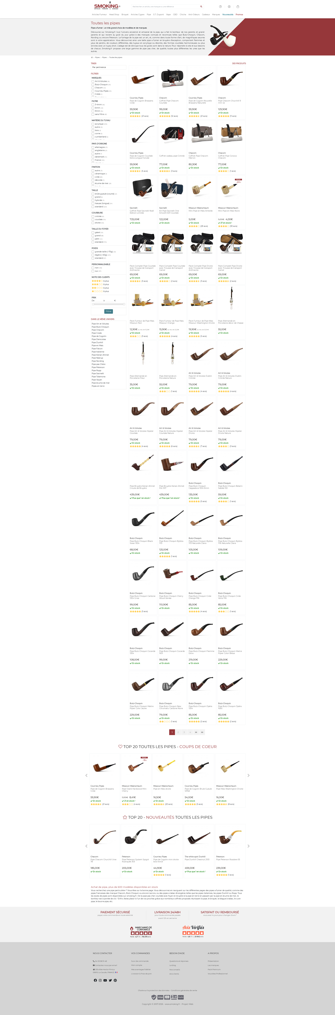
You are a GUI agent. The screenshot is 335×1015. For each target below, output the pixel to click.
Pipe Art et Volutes (100, 324)
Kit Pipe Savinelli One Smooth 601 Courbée (169, 212)
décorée (99, 180)
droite (99, 223)
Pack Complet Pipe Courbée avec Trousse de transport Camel (172, 268)
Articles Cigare (137, 14)
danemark (101, 157)
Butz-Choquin (103, 84)
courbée (100, 219)
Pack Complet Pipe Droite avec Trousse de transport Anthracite (201, 268)
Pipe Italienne (98, 352)
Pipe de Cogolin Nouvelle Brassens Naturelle (200, 102)
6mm (99, 108)
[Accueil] (92, 57)
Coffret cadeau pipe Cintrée (172, 156)
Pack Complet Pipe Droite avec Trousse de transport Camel (230, 268)
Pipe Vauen (97, 380)
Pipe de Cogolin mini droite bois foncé (166, 860)
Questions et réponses (178, 961)
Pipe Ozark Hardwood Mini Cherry (134, 790)
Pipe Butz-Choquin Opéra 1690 (230, 707)
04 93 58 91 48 (101, 961)
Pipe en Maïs (97, 345)
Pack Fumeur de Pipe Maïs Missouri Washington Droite (202, 322)
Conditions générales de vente (184, 990)
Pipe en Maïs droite (162, 789)
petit (98, 239)
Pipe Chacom (98, 330)
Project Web (187, 1004)
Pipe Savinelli (98, 373)
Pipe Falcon (97, 348)
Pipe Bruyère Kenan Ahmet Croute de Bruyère (142, 487)
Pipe (149, 14)
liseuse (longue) (103, 203)
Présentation (213, 961)
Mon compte (136, 965)
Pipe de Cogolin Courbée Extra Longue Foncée (141, 157)
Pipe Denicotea (99, 339)
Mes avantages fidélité (140, 969)
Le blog (172, 965)
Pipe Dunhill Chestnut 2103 (197, 859)
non (98, 268)
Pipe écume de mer (101, 383)
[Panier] (238, 7)
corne (98, 133)
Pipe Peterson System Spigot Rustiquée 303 (135, 860)
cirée (98, 177)
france (99, 160)
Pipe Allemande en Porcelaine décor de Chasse (230, 322)
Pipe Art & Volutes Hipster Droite (200, 432)
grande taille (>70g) (105, 251)
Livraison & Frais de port (141, 974)
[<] (86, 775)
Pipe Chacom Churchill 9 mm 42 (229, 102)
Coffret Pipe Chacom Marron (198, 157)
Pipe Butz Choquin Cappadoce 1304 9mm (199, 487)
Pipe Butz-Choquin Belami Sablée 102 (230, 487)
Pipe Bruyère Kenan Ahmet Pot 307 (171, 487)
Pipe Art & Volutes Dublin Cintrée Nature (229, 377)
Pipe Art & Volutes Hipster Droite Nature (230, 432)
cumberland (101, 137)
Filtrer (108, 311)
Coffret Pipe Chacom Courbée (169, 102)
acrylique (101, 124)
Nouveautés (227, 14)
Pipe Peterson (98, 367)
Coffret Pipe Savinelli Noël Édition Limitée (142, 212)
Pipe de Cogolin (99, 336)
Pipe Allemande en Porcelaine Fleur (138, 377)
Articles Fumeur (99, 14)
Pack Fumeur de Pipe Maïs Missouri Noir (142, 322)
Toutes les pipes (115, 57)
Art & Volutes (102, 81)
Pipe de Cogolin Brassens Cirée (141, 102)
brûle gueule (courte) (106, 194)
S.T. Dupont (158, 14)
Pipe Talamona (98, 376)
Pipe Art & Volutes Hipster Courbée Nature (171, 432)
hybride (99, 200)
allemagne (101, 147)
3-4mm (100, 104)
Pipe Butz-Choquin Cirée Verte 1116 (229, 597)
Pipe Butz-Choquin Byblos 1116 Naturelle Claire (230, 542)
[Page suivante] (196, 732)
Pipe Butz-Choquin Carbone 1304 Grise (142, 597)
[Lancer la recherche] (201, 6)
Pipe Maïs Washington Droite (229, 789)
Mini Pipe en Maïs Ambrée (201, 211)
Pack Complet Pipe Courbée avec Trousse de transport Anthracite (143, 268)
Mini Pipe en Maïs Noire (229, 211)
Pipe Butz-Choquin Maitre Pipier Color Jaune (141, 707)
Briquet (125, 14)
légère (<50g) (103, 255)
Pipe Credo (97, 333)
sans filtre (101, 114)
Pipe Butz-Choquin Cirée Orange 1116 (200, 597)
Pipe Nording (98, 361)
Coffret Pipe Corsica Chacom (227, 157)
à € (110, 300)
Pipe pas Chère (98, 364)
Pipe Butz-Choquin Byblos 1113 (171, 542)
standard (101, 206)
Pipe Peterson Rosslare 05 (228, 859)
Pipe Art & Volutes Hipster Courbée (141, 432)
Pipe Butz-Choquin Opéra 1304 (200, 707)
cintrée (99, 216)
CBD (175, 14)
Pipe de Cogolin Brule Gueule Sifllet (198, 790)
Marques (216, 14)
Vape (168, 14)
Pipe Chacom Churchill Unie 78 (103, 860)
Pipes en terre (98, 386)
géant (99, 232)
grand (99, 197)
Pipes (97, 57)
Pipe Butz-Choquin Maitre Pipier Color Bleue (230, 652)
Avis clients (174, 974)
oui (98, 271)
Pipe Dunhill (97, 342)
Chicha (183, 14)
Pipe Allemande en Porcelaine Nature (167, 377)
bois (98, 130)
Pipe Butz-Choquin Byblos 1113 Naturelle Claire (201, 542)
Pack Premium (214, 969)
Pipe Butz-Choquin (100, 327)
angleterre (101, 150)
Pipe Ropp (96, 370)
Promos (239, 14)
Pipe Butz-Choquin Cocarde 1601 (172, 652)
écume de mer (103, 183)
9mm (99, 111)
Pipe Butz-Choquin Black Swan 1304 (141, 542)
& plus (106, 281)
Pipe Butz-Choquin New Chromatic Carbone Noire (171, 707)
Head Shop (114, 14)
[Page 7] (202, 732)
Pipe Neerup (97, 358)
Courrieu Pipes (103, 91)
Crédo (98, 94)
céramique (101, 173)
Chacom (100, 88)
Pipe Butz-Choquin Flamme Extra (201, 652)
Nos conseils (174, 970)
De (93, 300)
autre (98, 127)
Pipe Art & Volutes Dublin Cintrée (200, 377)
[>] (248, 775)
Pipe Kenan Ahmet (100, 355)
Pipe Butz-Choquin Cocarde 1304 (142, 652)
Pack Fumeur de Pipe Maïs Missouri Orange (171, 322)
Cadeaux (206, 14)
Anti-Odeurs (194, 14)
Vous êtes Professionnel (218, 974)
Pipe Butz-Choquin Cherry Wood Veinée (171, 597)
